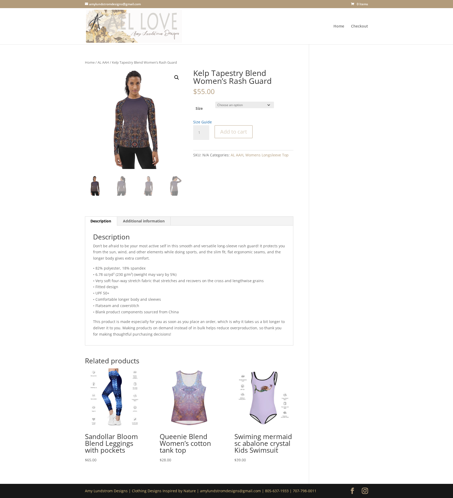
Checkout (359, 26)
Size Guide (202, 121)
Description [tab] (100, 220)
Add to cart (233, 131)
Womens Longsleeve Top (267, 154)
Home (338, 26)
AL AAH (103, 62)
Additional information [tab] (144, 220)
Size (199, 108)
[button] (176, 77)
